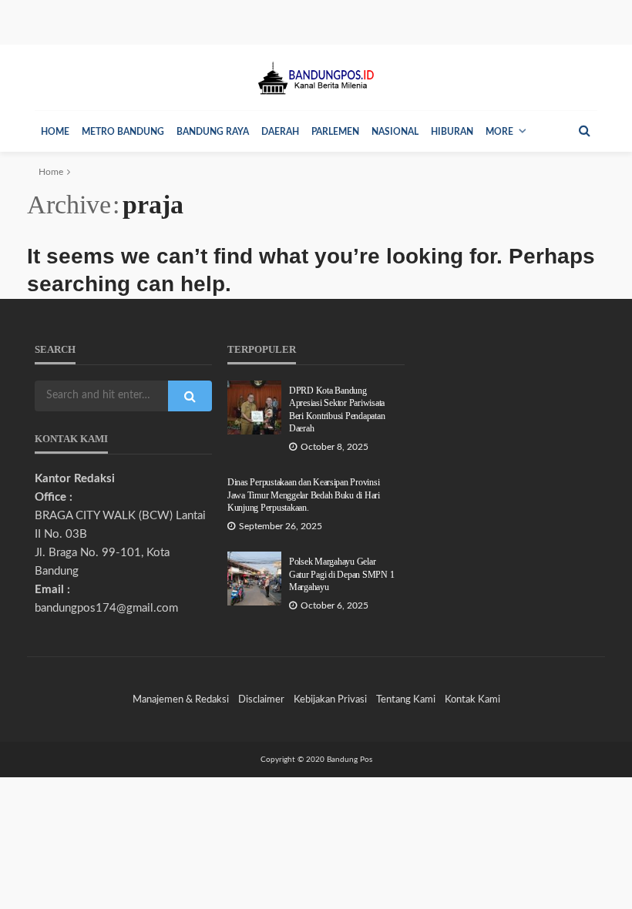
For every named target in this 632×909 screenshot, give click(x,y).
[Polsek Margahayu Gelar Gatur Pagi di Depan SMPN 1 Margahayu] (254, 578)
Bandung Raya (212, 131)
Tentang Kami (405, 699)
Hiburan (452, 131)
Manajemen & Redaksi (181, 699)
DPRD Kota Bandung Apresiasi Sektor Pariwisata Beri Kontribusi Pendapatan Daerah (337, 410)
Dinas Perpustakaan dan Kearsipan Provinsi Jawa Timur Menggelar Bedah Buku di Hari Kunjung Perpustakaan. (303, 495)
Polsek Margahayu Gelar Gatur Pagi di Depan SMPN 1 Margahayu (341, 574)
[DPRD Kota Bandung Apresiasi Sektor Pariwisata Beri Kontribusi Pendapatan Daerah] (254, 407)
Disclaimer (261, 699)
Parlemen (335, 131)
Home (55, 131)
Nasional (395, 131)
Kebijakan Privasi (330, 699)
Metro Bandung (123, 131)
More (499, 131)
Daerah (280, 131)
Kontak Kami (472, 699)
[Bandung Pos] (316, 77)
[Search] (584, 131)
